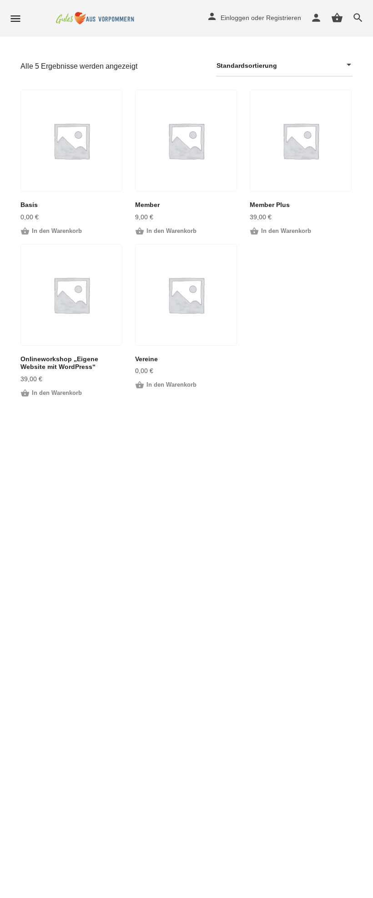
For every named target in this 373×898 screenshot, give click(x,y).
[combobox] (284, 65)
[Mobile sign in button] (316, 18)
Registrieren (283, 17)
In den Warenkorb (57, 230)
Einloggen (235, 17)
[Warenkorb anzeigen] (337, 18)
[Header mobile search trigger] (358, 18)
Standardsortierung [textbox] (247, 65)
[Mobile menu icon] (15, 18)
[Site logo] (97, 18)
